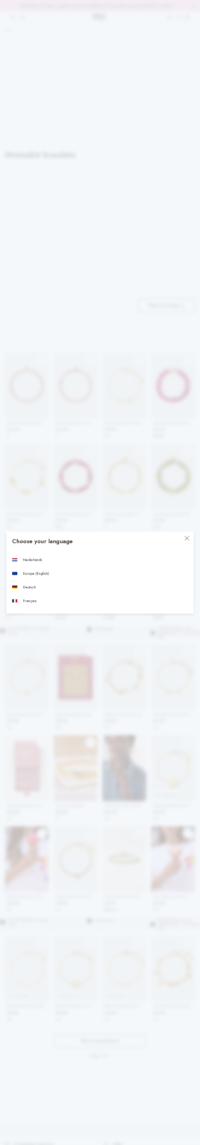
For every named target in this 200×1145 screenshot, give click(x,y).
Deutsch (29, 587)
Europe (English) (36, 573)
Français (30, 600)
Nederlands (32, 559)
